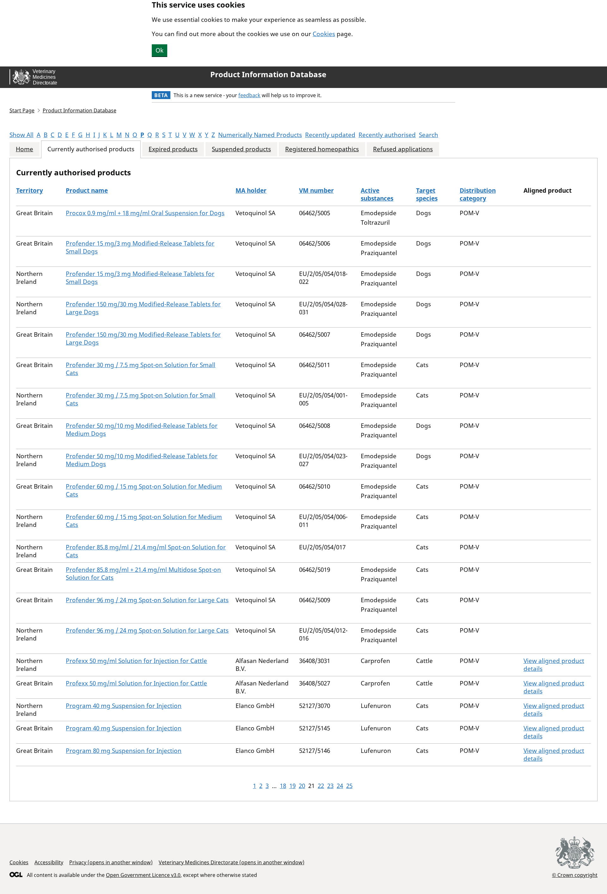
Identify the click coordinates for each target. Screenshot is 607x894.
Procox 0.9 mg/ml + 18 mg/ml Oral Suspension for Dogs (145, 213)
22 (321, 786)
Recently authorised (387, 135)
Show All (21, 135)
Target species (427, 194)
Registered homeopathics (322, 149)
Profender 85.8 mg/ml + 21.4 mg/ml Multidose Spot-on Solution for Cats (143, 574)
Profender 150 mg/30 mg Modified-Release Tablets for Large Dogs (143, 308)
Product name (87, 190)
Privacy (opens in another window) (111, 862)
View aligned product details (554, 665)
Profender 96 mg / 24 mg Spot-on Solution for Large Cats (147, 600)
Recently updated (330, 135)
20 (302, 786)
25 (349, 786)
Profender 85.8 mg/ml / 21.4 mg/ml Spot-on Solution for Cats (146, 551)
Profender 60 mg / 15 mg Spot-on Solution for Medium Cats (144, 490)
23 (330, 786)
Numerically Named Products (260, 135)
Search (428, 135)
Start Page (21, 110)
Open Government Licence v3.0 (143, 875)
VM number (316, 190)
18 (283, 786)
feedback (249, 95)
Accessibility (48, 862)
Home (24, 149)
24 (340, 786)
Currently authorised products (90, 149)
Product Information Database (268, 74)
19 (292, 786)
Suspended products (241, 149)
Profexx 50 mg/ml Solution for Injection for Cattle (136, 661)
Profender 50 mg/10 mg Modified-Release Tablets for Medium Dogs (142, 430)
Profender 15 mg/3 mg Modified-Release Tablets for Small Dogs (140, 247)
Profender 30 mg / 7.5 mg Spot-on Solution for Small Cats (140, 369)
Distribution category (478, 194)
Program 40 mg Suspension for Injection (123, 706)
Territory (29, 190)
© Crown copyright (575, 875)
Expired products (173, 149)
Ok (159, 50)
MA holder (251, 190)
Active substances (377, 194)
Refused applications (403, 149)
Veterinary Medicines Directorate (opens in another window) (231, 862)
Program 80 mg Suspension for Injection (123, 751)
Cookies (324, 34)
